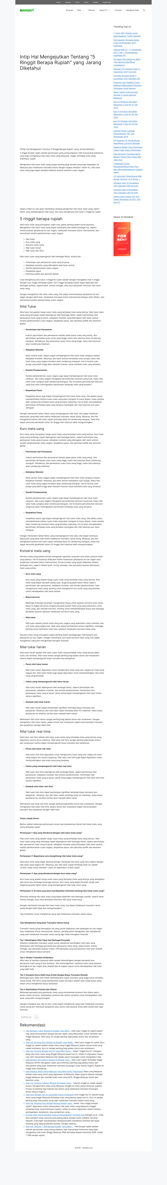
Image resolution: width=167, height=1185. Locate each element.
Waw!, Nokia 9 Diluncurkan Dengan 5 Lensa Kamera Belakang (125, 95)
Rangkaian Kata (132, 10)
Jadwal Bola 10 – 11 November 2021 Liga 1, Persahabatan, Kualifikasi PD (127, 53)
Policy (77, 2)
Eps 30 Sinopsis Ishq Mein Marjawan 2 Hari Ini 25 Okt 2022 (125, 124)
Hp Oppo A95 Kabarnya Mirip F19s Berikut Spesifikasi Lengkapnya (126, 62)
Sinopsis (118, 10)
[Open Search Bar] (144, 10)
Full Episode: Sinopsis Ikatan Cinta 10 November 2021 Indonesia (126, 43)
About (58, 2)
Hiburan (91, 10)
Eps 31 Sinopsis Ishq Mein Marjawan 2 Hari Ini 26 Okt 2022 (125, 114)
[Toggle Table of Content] (35, 1017)
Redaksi (95, 2)
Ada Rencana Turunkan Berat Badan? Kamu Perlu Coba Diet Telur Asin (127, 157)
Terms (86, 2)
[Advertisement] (62, 36)
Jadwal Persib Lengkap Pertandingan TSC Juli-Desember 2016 (124, 134)
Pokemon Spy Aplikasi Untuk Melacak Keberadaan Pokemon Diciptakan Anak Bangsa (127, 85)
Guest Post (107, 2)
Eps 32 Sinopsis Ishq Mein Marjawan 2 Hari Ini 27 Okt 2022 (125, 105)
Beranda (69, 10)
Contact (68, 2)
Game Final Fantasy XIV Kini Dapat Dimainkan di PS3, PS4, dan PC (127, 199)
